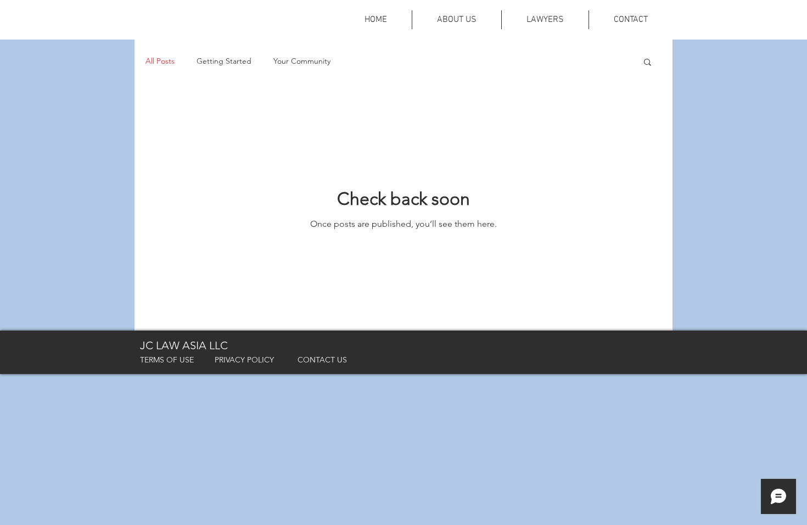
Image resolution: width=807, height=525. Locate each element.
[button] (647, 63)
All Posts (160, 61)
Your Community (301, 61)
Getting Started (224, 61)
